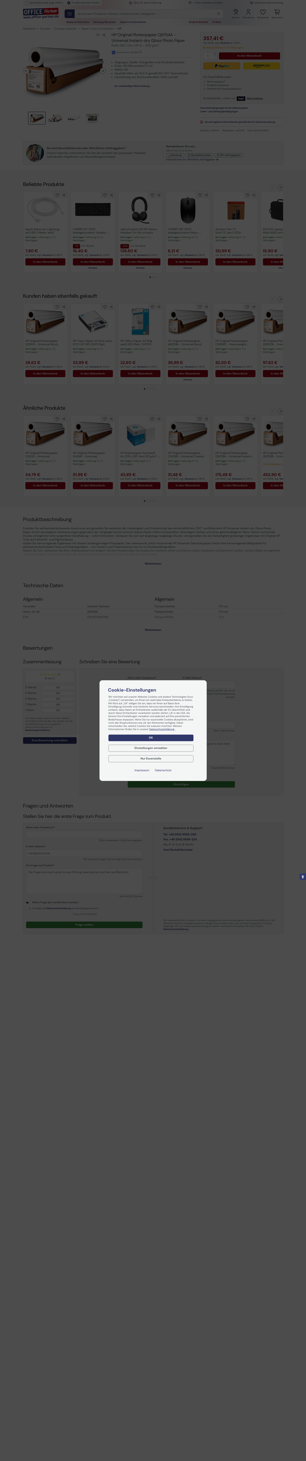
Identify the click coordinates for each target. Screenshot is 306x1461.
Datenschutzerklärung (162, 729)
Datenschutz (163, 770)
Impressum (142, 770)
